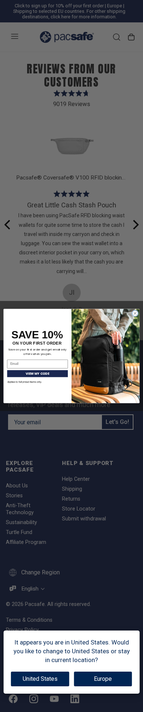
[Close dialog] (135, 313)
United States (40, 678)
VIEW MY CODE (37, 373)
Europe (103, 678)
